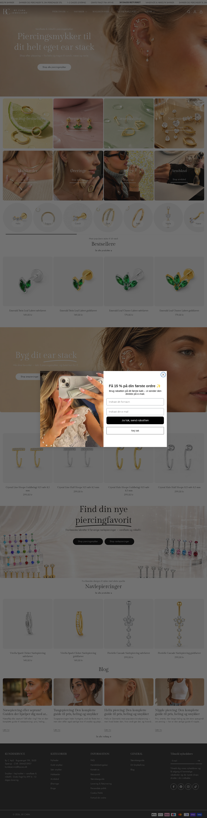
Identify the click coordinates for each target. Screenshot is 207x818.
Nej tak (135, 430)
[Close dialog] (163, 374)
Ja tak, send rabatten (135, 420)
